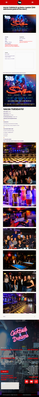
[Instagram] (36, 381)
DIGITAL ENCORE (34, 394)
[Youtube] (31, 381)
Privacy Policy (20, 394)
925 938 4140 (32, 350)
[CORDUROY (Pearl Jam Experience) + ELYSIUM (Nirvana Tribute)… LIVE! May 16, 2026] (1, 393)
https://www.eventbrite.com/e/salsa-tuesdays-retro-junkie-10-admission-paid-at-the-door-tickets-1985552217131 (12, 45)
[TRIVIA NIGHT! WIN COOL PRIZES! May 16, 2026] (38, 393)
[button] (6, 2)
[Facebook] (27, 381)
